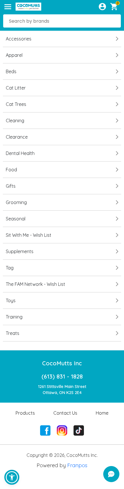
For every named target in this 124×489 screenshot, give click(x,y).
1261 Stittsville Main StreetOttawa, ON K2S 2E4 (62, 389)
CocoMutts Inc (62, 363)
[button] (12, 477)
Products (25, 413)
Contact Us (65, 413)
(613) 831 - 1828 (62, 376)
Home (102, 413)
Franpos (77, 465)
